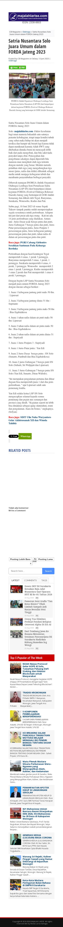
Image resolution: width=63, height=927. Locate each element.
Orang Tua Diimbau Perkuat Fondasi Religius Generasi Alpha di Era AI (38, 622)
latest (16, 580)
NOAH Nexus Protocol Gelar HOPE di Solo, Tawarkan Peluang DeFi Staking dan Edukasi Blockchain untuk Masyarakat (36, 670)
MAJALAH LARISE (37, 921)
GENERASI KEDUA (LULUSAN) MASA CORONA (37, 836)
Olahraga (26, 32)
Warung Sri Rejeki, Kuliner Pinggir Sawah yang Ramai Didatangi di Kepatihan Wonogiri (37, 860)
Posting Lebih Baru (20, 559)
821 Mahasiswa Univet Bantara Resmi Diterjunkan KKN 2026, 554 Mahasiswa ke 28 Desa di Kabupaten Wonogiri (37, 813)
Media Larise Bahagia (39, 923)
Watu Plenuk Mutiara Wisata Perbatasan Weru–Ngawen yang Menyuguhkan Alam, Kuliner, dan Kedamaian (37, 766)
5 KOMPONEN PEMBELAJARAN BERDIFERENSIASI (32, 714)
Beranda (33, 561)
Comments (30, 580)
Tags (44, 580)
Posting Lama (45, 559)
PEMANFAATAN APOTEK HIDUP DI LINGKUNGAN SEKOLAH (36, 790)
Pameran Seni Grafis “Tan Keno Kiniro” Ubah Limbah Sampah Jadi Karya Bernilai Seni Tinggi (38, 607)
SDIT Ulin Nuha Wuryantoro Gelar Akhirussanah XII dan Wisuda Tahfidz (30, 420)
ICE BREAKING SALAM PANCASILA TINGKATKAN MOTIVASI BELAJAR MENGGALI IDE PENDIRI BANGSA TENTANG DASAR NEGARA (37, 739)
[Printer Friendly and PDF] (17, 68)
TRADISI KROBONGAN (34, 692)
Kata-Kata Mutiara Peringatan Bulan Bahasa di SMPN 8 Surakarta (36, 883)
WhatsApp (25, 436)
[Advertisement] (34, 478)
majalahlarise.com (23, 131)
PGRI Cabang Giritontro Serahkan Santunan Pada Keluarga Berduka (27, 245)
